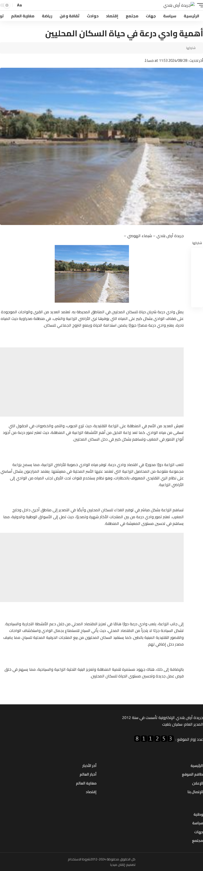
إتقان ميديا (117, 865)
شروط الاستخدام (79, 859)
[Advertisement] (92, 382)
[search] (27, 5)
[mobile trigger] (199, 5)
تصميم (130, 865)
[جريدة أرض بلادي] (179, 5)
